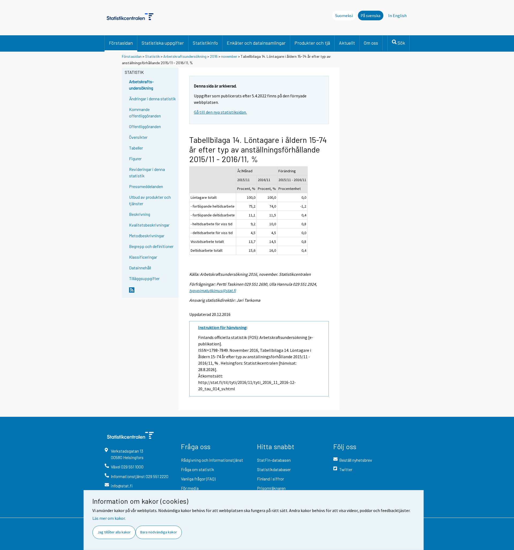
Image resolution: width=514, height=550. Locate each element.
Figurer (135, 158)
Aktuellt (347, 43)
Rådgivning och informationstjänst (212, 460)
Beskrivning (139, 214)
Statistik (152, 56)
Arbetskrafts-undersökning (141, 84)
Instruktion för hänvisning (222, 327)
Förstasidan (121, 43)
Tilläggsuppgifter (144, 278)
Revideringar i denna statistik (147, 172)
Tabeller (136, 147)
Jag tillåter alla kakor (114, 532)
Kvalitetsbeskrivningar (149, 224)
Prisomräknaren (271, 488)
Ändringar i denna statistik (152, 98)
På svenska (370, 15)
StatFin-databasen (274, 460)
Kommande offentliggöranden (145, 112)
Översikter (138, 137)
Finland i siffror (270, 478)
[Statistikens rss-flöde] (152, 292)
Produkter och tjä (312, 43)
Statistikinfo (205, 43)
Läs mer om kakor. (109, 518)
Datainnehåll (140, 267)
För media (190, 488)
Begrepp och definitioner (151, 246)
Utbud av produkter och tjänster (150, 200)
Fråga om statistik (197, 469)
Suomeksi (344, 15)
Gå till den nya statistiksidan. (220, 112)
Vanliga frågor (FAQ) (198, 478)
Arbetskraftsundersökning (185, 56)
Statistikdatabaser (274, 469)
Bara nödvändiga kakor (158, 532)
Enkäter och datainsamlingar (256, 43)
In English (397, 15)
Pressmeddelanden (146, 186)
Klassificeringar (143, 256)
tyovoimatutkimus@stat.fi (212, 290)
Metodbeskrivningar (146, 235)
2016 (214, 56)
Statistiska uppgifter (163, 43)
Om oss (371, 43)
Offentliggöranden (145, 126)
